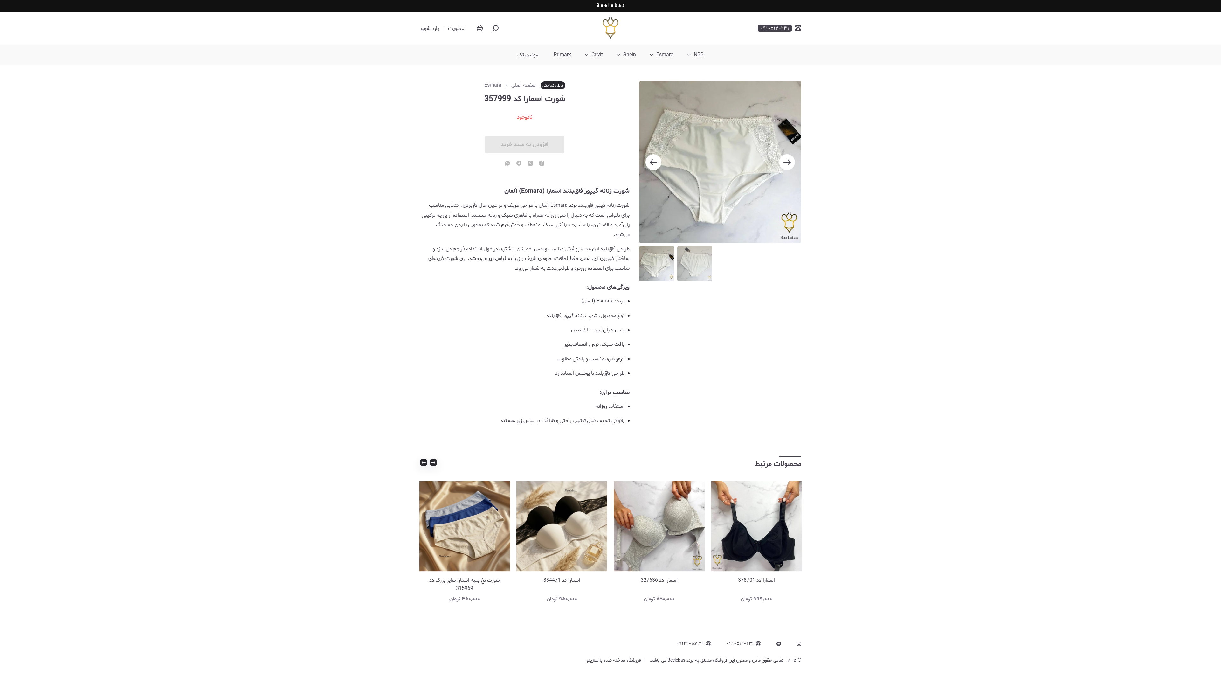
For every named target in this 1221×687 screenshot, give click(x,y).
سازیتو (592, 660)
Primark (562, 55)
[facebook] (541, 164)
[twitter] (530, 164)
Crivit (597, 55)
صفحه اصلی (523, 85)
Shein (629, 55)
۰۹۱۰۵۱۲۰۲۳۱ (740, 643)
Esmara (664, 55)
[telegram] (518, 164)
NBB (699, 55)
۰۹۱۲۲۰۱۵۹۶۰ (690, 643)
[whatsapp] (507, 164)
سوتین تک (528, 55)
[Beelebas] (610, 28)
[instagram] (799, 644)
